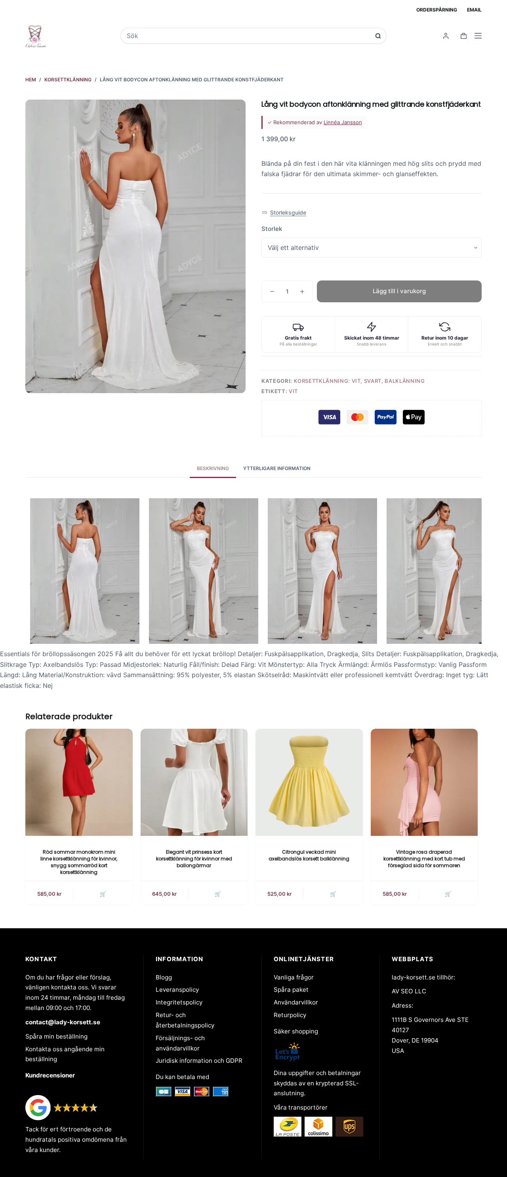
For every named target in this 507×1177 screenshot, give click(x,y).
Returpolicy (290, 1015)
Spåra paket (291, 989)
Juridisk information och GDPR (199, 1060)
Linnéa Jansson (343, 122)
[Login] (446, 36)
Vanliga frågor (294, 977)
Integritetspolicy (179, 1002)
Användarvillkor (296, 1002)
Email (474, 10)
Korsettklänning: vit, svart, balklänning (359, 381)
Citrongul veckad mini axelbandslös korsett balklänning (309, 855)
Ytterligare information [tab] (277, 468)
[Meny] (478, 35)
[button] (284, 212)
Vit (293, 391)
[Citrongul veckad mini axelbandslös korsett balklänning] (309, 782)
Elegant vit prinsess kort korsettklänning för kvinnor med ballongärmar (194, 859)
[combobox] (248, 36)
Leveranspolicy (177, 989)
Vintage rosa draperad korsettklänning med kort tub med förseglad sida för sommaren (424, 859)
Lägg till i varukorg (399, 291)
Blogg (164, 977)
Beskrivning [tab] (213, 468)
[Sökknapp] (378, 35)
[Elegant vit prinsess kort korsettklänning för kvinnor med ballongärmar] (194, 782)
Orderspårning (436, 10)
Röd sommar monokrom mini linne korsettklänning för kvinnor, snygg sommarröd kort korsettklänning (78, 862)
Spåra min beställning (56, 1036)
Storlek (271, 228)
